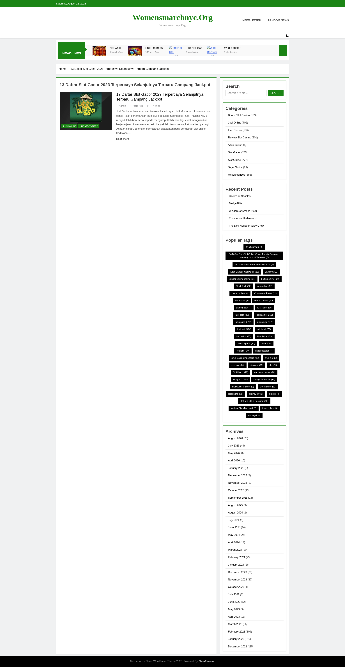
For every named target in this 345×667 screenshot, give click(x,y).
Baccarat (271, 272)
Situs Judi (234, 145)
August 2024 (235, 512)
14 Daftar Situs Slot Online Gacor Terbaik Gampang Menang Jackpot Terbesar (254, 256)
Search (275, 93)
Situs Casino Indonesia (245, 358)
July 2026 (233, 445)
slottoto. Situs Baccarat (243, 408)
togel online (269, 408)
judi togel (264, 329)
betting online (270, 279)
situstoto (256, 365)
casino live (264, 286)
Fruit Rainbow (154, 47)
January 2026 (236, 468)
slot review (256, 394)
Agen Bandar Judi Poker (244, 272)
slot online (235, 394)
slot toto (274, 394)
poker (266, 343)
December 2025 (237, 475)
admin (122, 105)
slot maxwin (268, 386)
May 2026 (234, 453)
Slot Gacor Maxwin (243, 386)
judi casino (264, 315)
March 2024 (235, 549)
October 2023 (236, 586)
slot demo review (264, 372)
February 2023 (236, 631)
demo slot (242, 300)
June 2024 (234, 527)
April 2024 (234, 542)
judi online (243, 322)
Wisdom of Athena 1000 (243, 210)
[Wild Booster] (213, 52)
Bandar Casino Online (242, 279)
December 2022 (237, 646)
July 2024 (233, 520)
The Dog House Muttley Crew (246, 225)
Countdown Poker (265, 293)
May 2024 (234, 534)
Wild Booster (232, 47)
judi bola (243, 315)
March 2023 (235, 624)
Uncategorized (89, 126)
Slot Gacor (234, 152)
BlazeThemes (206, 661)
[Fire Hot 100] (175, 52)
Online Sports (246, 343)
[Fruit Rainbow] (135, 52)
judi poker (265, 322)
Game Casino (263, 300)
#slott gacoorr (254, 247)
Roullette (242, 351)
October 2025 (236, 490)
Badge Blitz (235, 203)
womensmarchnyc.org (172, 17)
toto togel (254, 415)
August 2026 (235, 438)
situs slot (271, 358)
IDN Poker (264, 307)
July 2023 (233, 594)
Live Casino (235, 130)
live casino (243, 336)
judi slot (244, 329)
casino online (240, 293)
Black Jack (243, 286)
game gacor (243, 307)
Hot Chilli (115, 47)
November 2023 (237, 579)
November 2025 (237, 482)
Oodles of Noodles (240, 195)
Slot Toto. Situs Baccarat (254, 401)
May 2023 (234, 609)
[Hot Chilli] (99, 52)
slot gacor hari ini (264, 379)
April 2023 (234, 616)
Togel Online (235, 167)
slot (273, 365)
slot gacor (240, 379)
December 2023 (237, 572)
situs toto (237, 365)
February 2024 (236, 557)
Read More (122, 138)
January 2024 (236, 564)
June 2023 (234, 601)
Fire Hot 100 (194, 47)
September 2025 (237, 497)
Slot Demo (240, 372)
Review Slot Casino (239, 137)
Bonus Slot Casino (239, 115)
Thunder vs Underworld (242, 218)
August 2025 (235, 505)
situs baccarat (263, 351)
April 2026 (234, 460)
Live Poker (264, 336)
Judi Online (69, 126)
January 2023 (236, 638)
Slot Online (234, 159)
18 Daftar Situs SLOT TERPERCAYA (254, 264)
